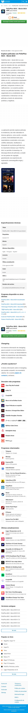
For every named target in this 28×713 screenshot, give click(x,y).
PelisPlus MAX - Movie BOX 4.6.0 (10, 622)
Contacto (3, 686)
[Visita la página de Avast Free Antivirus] (14, 18)
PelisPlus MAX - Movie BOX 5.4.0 (10, 610)
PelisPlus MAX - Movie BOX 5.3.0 (10, 613)
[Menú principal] (26, 1)
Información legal (19, 694)
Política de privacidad (21, 691)
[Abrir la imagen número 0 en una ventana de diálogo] (8, 180)
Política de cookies (20, 688)
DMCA (16, 697)
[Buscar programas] (23, 1)
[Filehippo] (5, 1)
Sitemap (3, 692)
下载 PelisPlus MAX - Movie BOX (10, 309)
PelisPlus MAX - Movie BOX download (12, 304)
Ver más (14, 630)
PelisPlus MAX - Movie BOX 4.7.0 (10, 619)
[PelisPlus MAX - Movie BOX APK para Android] (3, 11)
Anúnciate (4, 689)
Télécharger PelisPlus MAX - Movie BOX (12, 306)
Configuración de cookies (19, 701)
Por (9, 13)
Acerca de (4, 683)
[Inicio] (1, 5)
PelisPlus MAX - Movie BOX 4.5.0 (10, 626)
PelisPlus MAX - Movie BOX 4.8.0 (10, 616)
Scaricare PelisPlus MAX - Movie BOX (11, 316)
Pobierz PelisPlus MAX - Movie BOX (11, 319)
